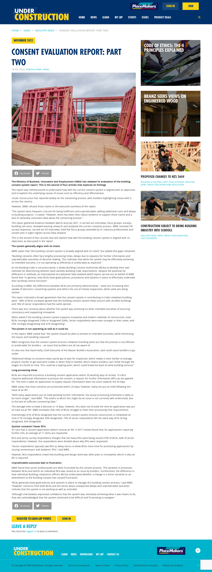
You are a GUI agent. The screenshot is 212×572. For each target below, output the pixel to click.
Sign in (66, 518)
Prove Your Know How (159, 184)
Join (190, 6)
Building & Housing (151, 182)
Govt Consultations (173, 182)
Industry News (44, 30)
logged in (31, 531)
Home (82, 17)
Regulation (178, 184)
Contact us (113, 554)
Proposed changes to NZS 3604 (162, 176)
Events (132, 17)
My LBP (119, 17)
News (94, 17)
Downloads (86, 554)
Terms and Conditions (79, 565)
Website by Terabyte (173, 565)
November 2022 (23, 40)
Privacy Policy (121, 565)
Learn (105, 17)
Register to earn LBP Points (34, 518)
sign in (170, 6)
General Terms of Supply (146, 565)
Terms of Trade (102, 565)
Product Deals (162, 17)
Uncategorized (149, 238)
